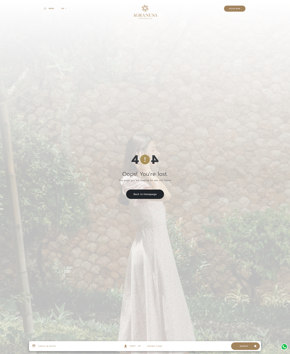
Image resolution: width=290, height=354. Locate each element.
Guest (133, 346)
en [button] (63, 8)
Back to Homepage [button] (145, 194)
